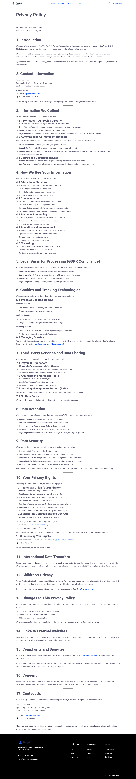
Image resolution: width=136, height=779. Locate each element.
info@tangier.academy (31, 94)
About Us (70, 3)
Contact (79, 3)
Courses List (74, 758)
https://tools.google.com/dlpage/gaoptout (48, 344)
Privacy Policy (109, 750)
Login (71, 750)
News (89, 758)
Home (53, 3)
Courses (61, 3)
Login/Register (117, 3)
